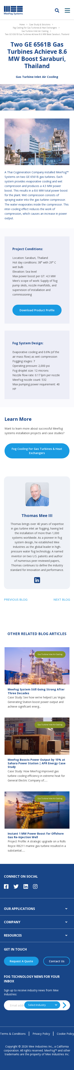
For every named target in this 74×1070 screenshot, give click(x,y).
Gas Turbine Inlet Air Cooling (35, 31)
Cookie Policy (65, 1034)
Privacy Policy (41, 1034)
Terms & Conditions (13, 1034)
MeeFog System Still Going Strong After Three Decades (36, 691)
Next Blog (61, 599)
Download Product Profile (37, 310)
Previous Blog (15, 599)
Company (12, 922)
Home (22, 24)
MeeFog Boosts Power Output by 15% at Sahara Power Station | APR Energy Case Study (37, 763)
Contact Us (56, 961)
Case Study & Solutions (39, 24)
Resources (13, 935)
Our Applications (19, 908)
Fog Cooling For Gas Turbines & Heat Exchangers (35, 27)
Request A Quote (21, 961)
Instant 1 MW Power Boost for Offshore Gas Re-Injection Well (36, 835)
